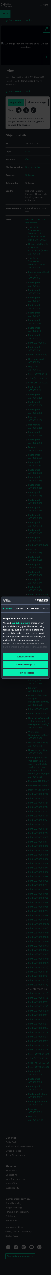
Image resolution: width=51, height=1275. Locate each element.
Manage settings (24, 664)
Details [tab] (19, 608)
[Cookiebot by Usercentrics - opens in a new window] (36, 600)
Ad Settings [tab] (33, 608)
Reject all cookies (25, 673)
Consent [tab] (7, 608)
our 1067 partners (20, 623)
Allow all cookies (25, 656)
